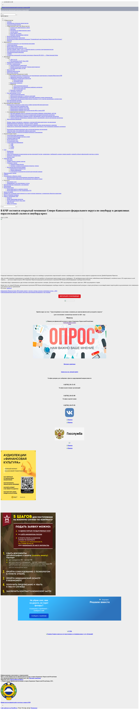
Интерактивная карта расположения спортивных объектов (23, 177)
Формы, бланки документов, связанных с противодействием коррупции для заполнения (31, 122)
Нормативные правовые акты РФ (19, 107)
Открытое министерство (17, 164)
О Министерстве (8, 20)
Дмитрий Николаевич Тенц (69, 323)
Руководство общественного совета (20, 27)
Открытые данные (12, 163)
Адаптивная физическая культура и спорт (18, 136)
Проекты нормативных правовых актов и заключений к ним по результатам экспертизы (34, 116)
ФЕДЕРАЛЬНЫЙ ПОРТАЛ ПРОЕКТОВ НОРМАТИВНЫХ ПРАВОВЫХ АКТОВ (33, 113)
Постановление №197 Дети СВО (19, 61)
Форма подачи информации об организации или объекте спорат (24, 179)
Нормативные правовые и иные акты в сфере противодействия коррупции (27, 104)
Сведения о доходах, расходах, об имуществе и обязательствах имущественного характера (32, 125)
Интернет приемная (35, 678)
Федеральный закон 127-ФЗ (17, 68)
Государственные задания (14, 100)
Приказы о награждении (14, 155)
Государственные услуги (14, 93)
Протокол (13, 29)
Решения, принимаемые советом (19, 35)
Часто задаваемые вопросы (11, 195)
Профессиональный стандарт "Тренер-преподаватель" (25, 67)
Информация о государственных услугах (18, 183)
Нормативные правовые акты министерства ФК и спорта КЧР (27, 110)
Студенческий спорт (12, 141)
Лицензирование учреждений (18, 65)
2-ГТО (12, 148)
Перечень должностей (16, 90)
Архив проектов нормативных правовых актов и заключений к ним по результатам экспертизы (36, 117)
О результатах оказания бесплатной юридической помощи (26, 171)
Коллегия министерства (13, 36)
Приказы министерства (13, 71)
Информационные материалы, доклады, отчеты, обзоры (22, 123)
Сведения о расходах (16, 91)
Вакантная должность (16, 83)
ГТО (5, 149)
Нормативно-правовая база (14, 62)
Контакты (9, 160)
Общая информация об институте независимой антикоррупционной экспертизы (32, 115)
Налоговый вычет (9, 187)
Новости (9, 40)
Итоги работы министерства (15, 46)
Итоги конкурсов (18, 80)
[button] (4, 16)
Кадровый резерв (18, 81)
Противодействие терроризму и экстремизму (16, 184)
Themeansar (33, 708)
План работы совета (15, 33)
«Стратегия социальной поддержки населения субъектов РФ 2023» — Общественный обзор (32, 55)
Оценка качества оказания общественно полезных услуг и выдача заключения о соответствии (36, 99)
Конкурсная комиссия (19, 88)
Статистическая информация (15, 142)
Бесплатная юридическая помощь (16, 167)
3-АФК (12, 147)
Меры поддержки (12, 203)
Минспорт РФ (11, 69)
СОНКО (9, 53)
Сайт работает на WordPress (9, 708)
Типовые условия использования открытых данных (24, 165)
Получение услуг (12, 181)
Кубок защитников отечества (15, 199)
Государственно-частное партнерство (17, 51)
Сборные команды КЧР (13, 138)
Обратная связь (8, 158)
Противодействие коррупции (12, 103)
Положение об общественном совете (20, 30)
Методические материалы (14, 119)
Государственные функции (14, 101)
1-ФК (11, 144)
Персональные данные (10, 173)
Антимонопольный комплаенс (15, 52)
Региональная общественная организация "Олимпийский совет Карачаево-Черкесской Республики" (34, 39)
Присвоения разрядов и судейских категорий (22, 96)
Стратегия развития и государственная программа (21, 43)
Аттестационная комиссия (21, 85)
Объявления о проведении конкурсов (20, 78)
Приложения (7, 186)
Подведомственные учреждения (16, 37)
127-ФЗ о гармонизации (13, 64)
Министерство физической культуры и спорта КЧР (15, 10)
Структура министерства (14, 24)
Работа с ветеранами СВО (11, 196)
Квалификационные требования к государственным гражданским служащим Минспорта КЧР (36, 75)
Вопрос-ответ (11, 157)
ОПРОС (6, 174)
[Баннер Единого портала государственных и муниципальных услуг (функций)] (69, 634)
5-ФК (11, 145)
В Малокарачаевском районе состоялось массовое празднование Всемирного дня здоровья (25, 292)
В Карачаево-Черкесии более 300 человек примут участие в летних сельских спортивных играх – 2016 (29, 291)
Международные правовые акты (19, 106)
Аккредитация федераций (17, 94)
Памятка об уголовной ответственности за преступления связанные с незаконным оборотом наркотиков (32, 193)
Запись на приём (8, 192)
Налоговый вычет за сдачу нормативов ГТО (19, 190)
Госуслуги (6, 180)
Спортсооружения (12, 45)
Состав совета (14, 32)
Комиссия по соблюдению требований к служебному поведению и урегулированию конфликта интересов (36, 126)
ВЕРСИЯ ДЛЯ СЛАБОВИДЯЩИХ (69, 296)
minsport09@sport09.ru (16, 679)
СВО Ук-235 (13, 59)
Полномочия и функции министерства (17, 23)
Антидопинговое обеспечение (15, 135)
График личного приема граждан (16, 161)
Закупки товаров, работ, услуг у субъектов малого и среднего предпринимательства (30, 49)
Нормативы (10, 151)
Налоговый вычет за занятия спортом (17, 189)
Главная (9, 21)
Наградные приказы (12, 72)
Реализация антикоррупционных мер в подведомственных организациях (27, 129)
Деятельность (7, 42)
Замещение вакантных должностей (20, 77)
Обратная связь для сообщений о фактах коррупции (21, 131)
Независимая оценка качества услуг (17, 48)
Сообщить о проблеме (38, 616)
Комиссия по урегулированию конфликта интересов (28, 87)
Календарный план (12, 139)
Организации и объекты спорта (12, 176)
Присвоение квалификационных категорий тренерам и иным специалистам (31, 97)
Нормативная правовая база (18, 168)
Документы (7, 56)
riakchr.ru (9, 288)
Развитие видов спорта (10, 133)
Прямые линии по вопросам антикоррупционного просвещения (24, 132)
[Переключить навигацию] (1, 13)
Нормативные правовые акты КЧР (19, 109)
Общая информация (15, 170)
